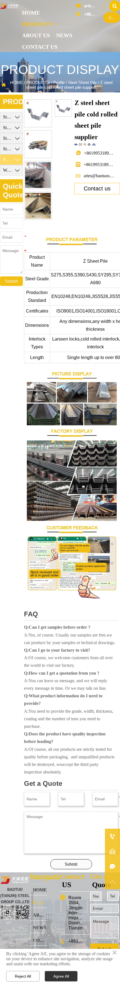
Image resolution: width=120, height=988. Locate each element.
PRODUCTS (38, 82)
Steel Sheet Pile (82, 82)
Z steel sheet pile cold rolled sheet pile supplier (69, 85)
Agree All (61, 976)
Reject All (23, 976)
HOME (16, 82)
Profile (59, 82)
